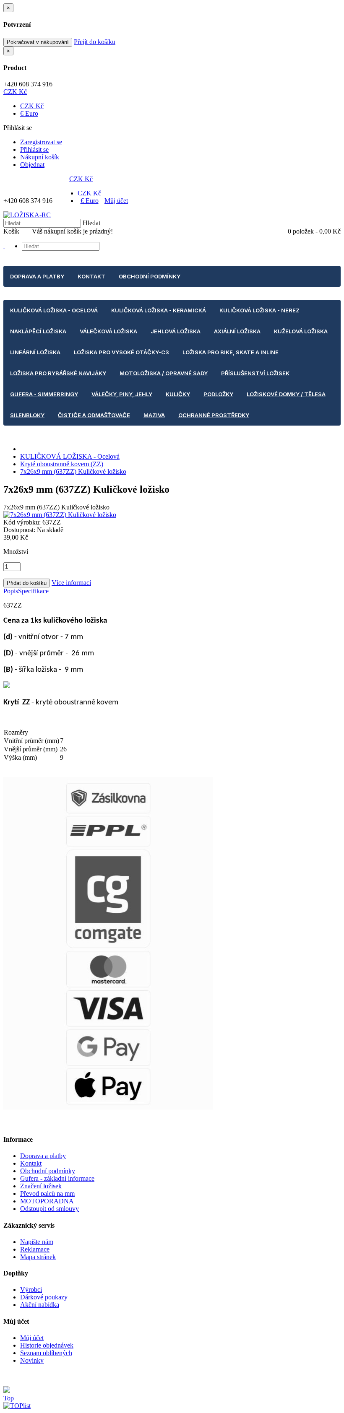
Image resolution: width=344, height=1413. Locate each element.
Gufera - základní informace (57, 1178)
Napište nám (36, 1241)
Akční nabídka (39, 1304)
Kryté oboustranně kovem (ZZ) (61, 464)
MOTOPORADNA (47, 1201)
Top (8, 1398)
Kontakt (31, 1163)
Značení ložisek (41, 1186)
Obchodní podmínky (47, 1170)
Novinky (32, 1360)
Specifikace (33, 591)
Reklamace (35, 1249)
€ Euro (29, 113)
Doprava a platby (43, 1155)
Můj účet (116, 200)
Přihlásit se (34, 149)
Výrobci (31, 1289)
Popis (10, 591)
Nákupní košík (39, 157)
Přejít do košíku (94, 41)
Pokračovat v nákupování (38, 42)
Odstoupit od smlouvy (49, 1208)
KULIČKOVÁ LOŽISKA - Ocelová (70, 456)
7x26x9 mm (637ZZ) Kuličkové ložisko (73, 471)
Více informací (71, 582)
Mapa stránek (38, 1256)
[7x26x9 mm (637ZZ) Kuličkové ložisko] (59, 514)
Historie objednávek (46, 1345)
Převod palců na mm (47, 1193)
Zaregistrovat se (41, 141)
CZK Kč (15, 91)
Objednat (32, 164)
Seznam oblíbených (46, 1352)
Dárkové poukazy (44, 1297)
